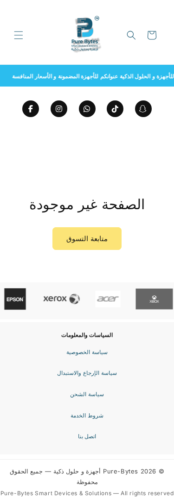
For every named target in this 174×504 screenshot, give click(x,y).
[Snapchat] (143, 108)
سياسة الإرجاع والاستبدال (86, 372)
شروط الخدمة (87, 415)
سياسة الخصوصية (87, 351)
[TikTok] (115, 108)
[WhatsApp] (87, 108)
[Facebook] (30, 108)
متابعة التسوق (87, 238)
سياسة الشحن (87, 394)
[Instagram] (59, 108)
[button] (18, 35)
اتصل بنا (87, 436)
